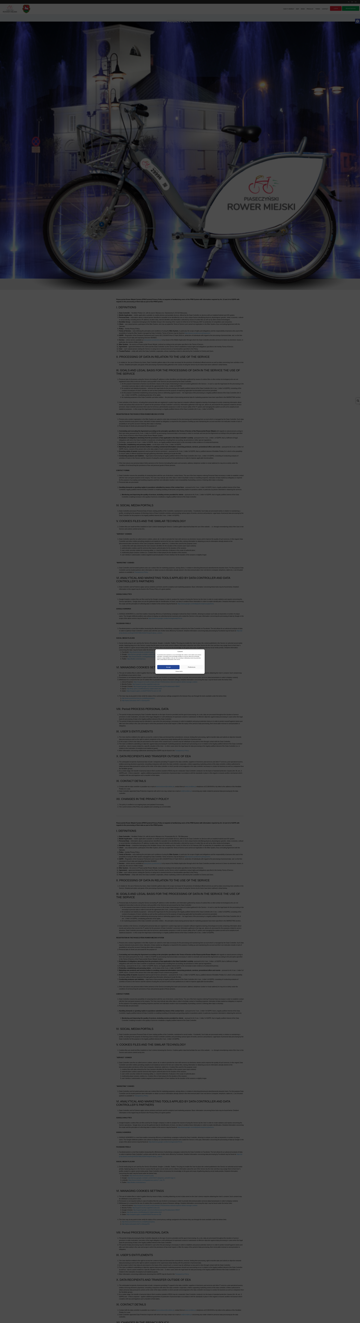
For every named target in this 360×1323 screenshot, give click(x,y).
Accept (168, 667)
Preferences (191, 667)
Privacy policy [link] (179, 671)
